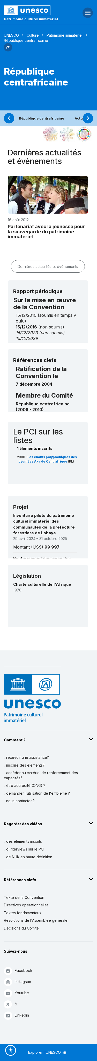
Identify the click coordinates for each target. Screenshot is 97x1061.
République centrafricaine (41, 118)
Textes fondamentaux (22, 913)
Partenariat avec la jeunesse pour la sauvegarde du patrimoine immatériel (46, 232)
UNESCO (11, 35)
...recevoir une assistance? (26, 757)
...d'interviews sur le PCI (24, 849)
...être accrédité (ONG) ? (24, 785)
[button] (8, 49)
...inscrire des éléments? (24, 765)
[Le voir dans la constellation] (50, 134)
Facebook (23, 970)
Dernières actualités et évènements (48, 266)
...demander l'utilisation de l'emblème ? (37, 793)
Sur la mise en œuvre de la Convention (44, 303)
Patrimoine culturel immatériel (31, 19)
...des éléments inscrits (23, 841)
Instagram (23, 981)
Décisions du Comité (21, 928)
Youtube (22, 993)
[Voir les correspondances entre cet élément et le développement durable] (84, 134)
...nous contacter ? (19, 801)
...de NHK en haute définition (28, 857)
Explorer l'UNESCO (45, 1052)
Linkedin (22, 1015)
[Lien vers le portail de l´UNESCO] (32, 10)
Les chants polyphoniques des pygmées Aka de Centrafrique (47, 459)
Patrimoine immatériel (65, 35)
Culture (33, 35)
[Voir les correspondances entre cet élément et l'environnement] (67, 134)
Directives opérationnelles (26, 905)
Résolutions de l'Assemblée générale (36, 920)
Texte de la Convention (24, 897)
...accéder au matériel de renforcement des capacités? (41, 775)
